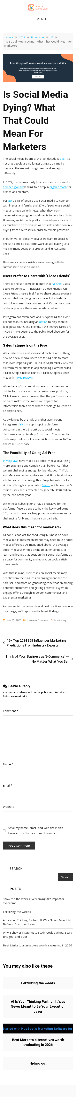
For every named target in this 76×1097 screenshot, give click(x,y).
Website (8, 807)
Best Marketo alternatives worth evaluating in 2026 (37, 945)
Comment (10, 711)
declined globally (13, 187)
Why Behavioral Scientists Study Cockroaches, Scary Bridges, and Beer (37, 934)
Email (7, 785)
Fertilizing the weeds (17, 912)
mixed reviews (24, 377)
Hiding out (38, 1063)
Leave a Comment (38, 620)
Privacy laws (10, 461)
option (43, 322)
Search (16, 868)
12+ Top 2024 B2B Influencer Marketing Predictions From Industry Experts (36, 643)
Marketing (60, 620)
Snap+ (46, 485)
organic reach (58, 187)
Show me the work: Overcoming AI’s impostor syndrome (33, 901)
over (62, 158)
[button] (38, 19)
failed (21, 424)
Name (8, 764)
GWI (10, 200)
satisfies (57, 284)
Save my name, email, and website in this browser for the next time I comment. (35, 830)
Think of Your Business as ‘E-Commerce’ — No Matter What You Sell (37, 659)
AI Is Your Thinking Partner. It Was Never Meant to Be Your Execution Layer (37, 922)
